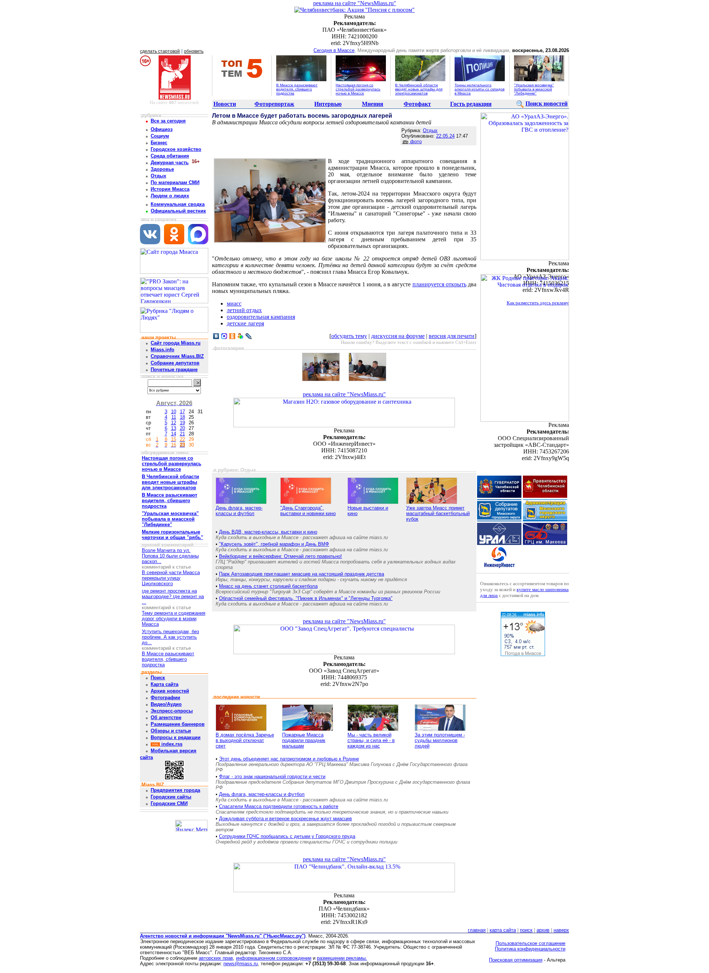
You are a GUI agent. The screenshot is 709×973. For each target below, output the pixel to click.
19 (182, 422)
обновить (193, 51)
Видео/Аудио (166, 704)
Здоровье (162, 169)
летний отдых (244, 310)
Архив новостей (170, 691)
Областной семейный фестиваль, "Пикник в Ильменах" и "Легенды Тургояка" (306, 598)
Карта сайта (164, 684)
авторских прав (216, 958)
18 (182, 417)
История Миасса (170, 189)
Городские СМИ (169, 803)
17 (182, 411)
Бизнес (159, 142)
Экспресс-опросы (172, 711)
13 (173, 428)
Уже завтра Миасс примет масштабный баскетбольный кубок (438, 513)
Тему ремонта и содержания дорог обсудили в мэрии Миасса (173, 618)
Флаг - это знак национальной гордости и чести (272, 776)
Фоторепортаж (274, 104)
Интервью (328, 104)
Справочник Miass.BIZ (177, 356)
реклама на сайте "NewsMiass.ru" (354, 3)
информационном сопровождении (273, 958)
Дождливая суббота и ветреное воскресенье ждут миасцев (285, 818)
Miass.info (162, 349)
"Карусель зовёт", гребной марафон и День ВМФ (274, 544)
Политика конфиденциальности (530, 949)
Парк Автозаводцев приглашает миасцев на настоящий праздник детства (301, 574)
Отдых (158, 176)
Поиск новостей (546, 103)
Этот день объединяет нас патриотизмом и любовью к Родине (289, 759)
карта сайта (503, 930)
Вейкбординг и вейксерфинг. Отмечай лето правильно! (280, 556)
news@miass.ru (240, 963)
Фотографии (165, 697)
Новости (224, 104)
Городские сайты (171, 797)
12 (173, 422)
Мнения (372, 104)
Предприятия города (175, 790)
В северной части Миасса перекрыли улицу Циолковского (171, 578)
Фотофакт (417, 104)
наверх (561, 930)
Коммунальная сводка (178, 204)
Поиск (158, 677)
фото (415, 141)
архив (543, 930)
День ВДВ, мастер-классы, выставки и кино (268, 532)
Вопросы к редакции (176, 737)
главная (477, 930)
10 (173, 411)
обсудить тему (349, 336)
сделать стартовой (160, 51)
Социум (160, 136)
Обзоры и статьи (171, 731)
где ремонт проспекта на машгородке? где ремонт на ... (173, 596)
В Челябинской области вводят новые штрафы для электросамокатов (418, 89)
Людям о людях (170, 196)
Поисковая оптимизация (515, 960)
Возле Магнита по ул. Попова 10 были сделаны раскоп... (170, 556)
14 (173, 434)
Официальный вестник (178, 211)
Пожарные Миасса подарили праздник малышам (303, 740)
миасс (234, 303)
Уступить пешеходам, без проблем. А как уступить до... (170, 637)
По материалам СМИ (175, 182)
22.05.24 (445, 136)
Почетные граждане (174, 369)
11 (173, 417)
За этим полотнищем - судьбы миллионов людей (440, 740)
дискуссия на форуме (398, 336)
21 (182, 434)
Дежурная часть (170, 162)
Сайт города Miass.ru (176, 343)
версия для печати (452, 336)
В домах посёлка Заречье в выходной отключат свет (245, 740)
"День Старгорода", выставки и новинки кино (308, 510)
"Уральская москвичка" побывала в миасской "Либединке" (534, 89)
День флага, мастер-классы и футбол (239, 510)
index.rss (171, 744)
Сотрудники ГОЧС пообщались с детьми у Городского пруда (287, 836)
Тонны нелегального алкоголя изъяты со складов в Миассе (479, 89)
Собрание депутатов (175, 363)
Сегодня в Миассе (334, 50)
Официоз (161, 129)
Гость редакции (470, 104)
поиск (526, 930)
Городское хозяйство (176, 149)
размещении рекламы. (342, 958)
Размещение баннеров (178, 724)
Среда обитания (170, 156)
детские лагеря (245, 323)
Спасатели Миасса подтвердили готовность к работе (278, 806)
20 (182, 428)
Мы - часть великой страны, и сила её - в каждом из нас (371, 740)
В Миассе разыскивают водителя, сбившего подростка (297, 89)
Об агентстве (166, 717)
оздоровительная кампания (261, 317)
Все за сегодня (168, 121)
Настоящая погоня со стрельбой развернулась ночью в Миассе (358, 89)
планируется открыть (439, 284)
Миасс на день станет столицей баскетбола (268, 586)
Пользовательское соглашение (530, 943)
